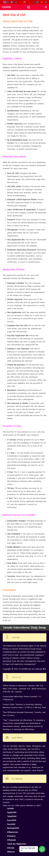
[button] (46, 7)
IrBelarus (11, 852)
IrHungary (11, 836)
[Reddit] (41, 2)
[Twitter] (12, 2)
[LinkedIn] (16, 2)
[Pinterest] (29, 2)
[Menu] (28, 7)
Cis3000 (10, 808)
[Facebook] (7, 2)
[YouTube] (20, 2)
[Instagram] (24, 2)
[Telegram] (37, 2)
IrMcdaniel (11, 840)
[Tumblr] (33, 2)
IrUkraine (10, 848)
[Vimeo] (46, 2)
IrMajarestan (12, 832)
